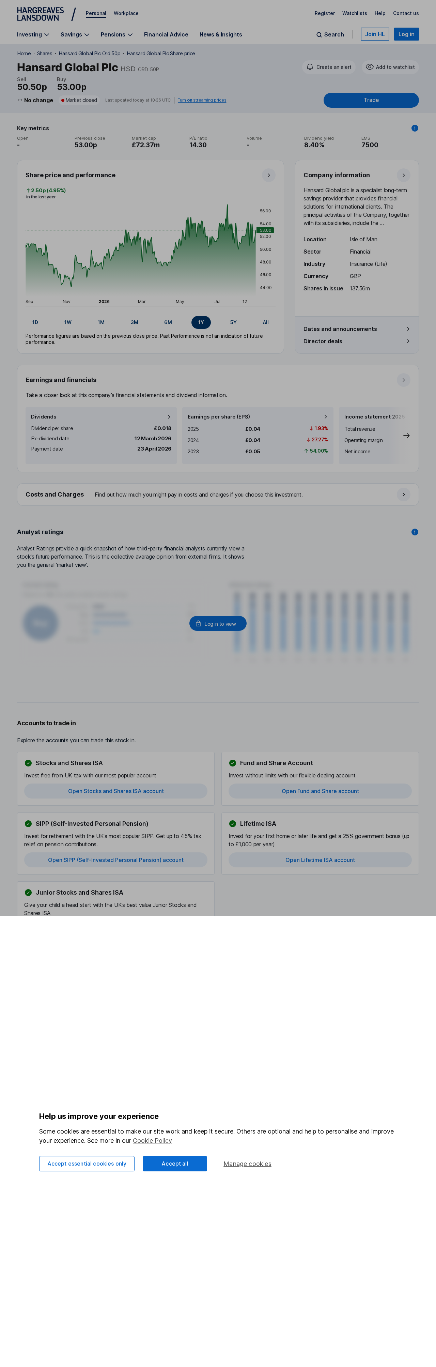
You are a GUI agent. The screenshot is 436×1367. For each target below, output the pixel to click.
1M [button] (101, 322)
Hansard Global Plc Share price (161, 53)
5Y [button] (233, 322)
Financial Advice (166, 34)
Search (334, 34)
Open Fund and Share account (320, 791)
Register (325, 13)
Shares (44, 53)
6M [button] (168, 322)
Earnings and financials (61, 379)
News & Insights (221, 34)
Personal (96, 13)
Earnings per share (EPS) (219, 416)
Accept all (174, 1163)
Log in (407, 34)
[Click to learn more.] (415, 128)
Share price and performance (70, 175)
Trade (371, 100)
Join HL (375, 34)
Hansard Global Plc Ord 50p (90, 53)
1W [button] (68, 322)
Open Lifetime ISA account (320, 859)
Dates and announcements (340, 328)
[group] (151, 322)
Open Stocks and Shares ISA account (116, 791)
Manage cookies (247, 1163)
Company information (336, 175)
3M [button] (134, 322)
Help (380, 13)
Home (24, 53)
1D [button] (35, 322)
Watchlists (354, 13)
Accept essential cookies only (87, 1163)
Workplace (126, 13)
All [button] (266, 322)
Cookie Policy (152, 1140)
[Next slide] (399, 435)
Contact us (406, 13)
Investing (29, 34)
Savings (71, 34)
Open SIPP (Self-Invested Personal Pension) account (116, 859)
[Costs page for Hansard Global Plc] (218, 495)
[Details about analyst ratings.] (415, 532)
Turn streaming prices (202, 100)
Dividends (44, 416)
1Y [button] (201, 322)
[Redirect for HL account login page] (218, 623)
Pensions (113, 34)
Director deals (322, 341)
